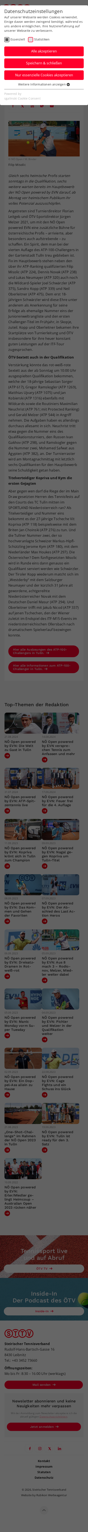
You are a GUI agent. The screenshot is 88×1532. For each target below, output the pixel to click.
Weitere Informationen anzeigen (42, 84)
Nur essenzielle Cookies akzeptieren (44, 75)
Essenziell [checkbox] (17, 39)
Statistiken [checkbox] (42, 39)
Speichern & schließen (44, 63)
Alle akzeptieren (44, 51)
